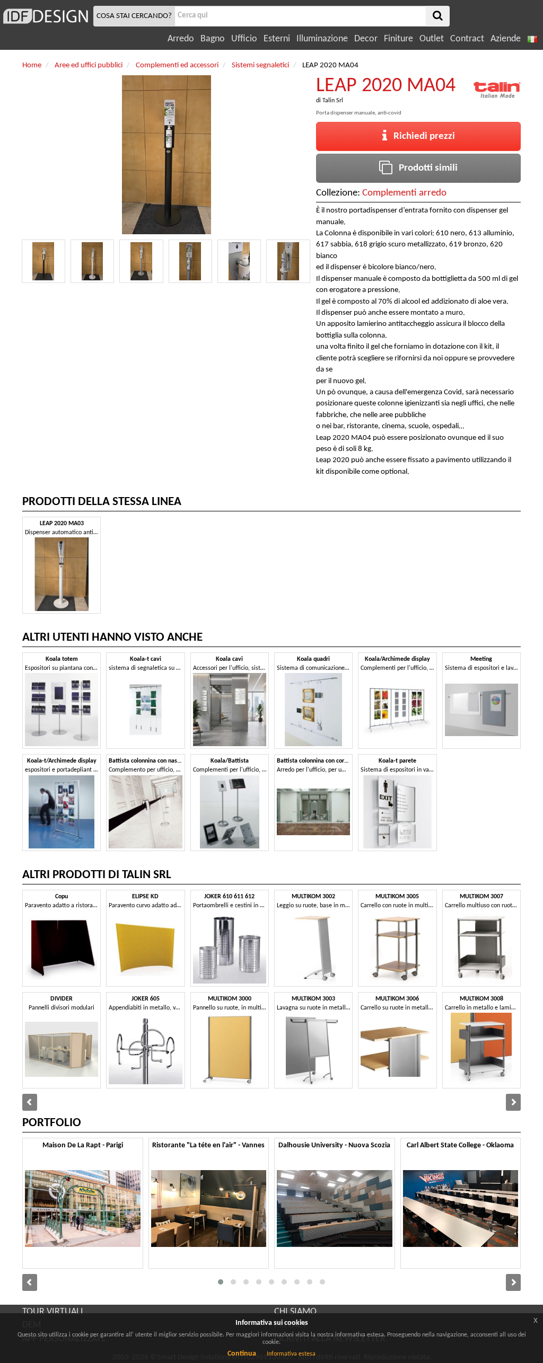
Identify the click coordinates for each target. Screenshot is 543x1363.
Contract (467, 39)
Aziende (506, 39)
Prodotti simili (425, 168)
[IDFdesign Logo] (45, 16)
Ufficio (244, 39)
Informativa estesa (291, 1354)
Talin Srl (332, 101)
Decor (366, 39)
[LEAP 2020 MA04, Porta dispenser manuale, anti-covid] (43, 261)
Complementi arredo (404, 193)
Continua (241, 1354)
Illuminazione (322, 39)
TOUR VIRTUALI (52, 1312)
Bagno (212, 39)
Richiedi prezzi (421, 136)
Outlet (431, 39)
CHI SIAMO (295, 1312)
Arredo (181, 39)
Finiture (398, 39)
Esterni (277, 39)
